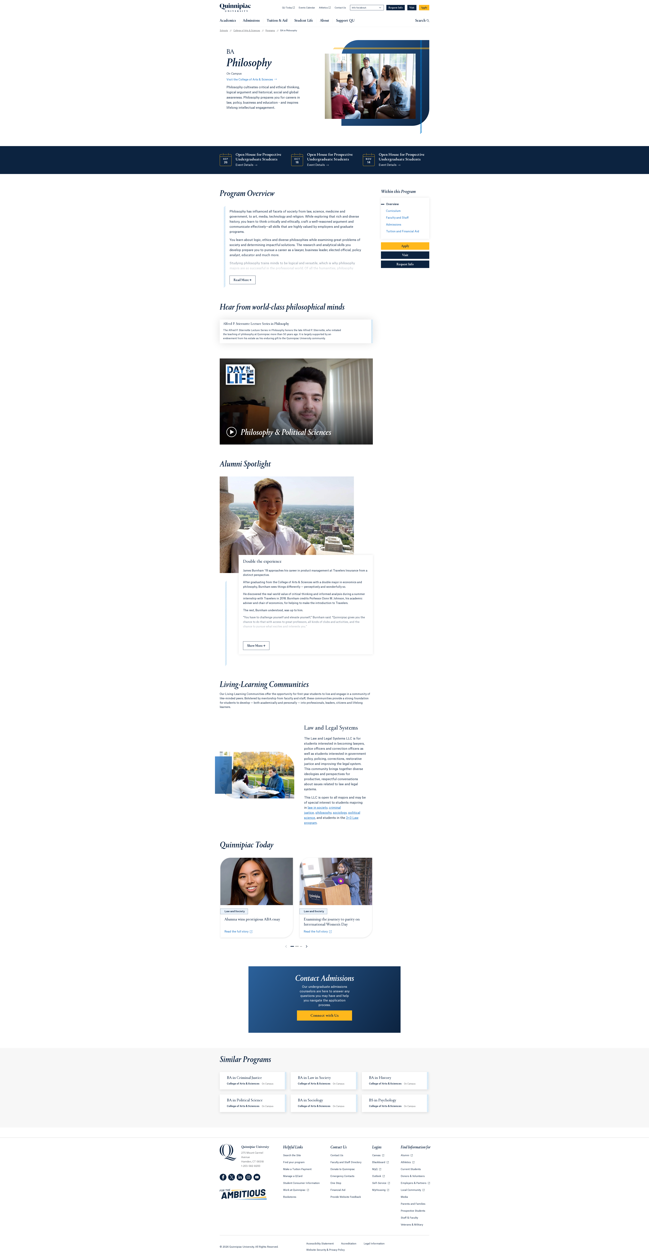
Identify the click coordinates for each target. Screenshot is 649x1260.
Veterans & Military (412, 1225)
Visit (405, 255)
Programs (270, 31)
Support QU (345, 21)
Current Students (411, 1169)
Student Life (303, 21)
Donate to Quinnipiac (342, 1169)
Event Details (244, 165)
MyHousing (380, 1190)
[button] (292, 946)
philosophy (323, 812)
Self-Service (381, 1183)
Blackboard (380, 1162)
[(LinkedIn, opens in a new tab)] (240, 1177)
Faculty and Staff (397, 217)
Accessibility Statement (320, 1244)
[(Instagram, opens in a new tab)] (248, 1177)
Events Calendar (307, 8)
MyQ (376, 1169)
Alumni (407, 1155)
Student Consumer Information (301, 1183)
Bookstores (289, 1197)
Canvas (378, 1155)
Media (404, 1197)
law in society (317, 807)
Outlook (378, 1176)
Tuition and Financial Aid (402, 231)
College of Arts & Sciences (246, 31)
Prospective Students (413, 1211)
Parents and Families (413, 1204)
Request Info (412, 264)
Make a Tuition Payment (297, 1169)
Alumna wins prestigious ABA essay (252, 919)
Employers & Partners (415, 1183)
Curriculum (393, 211)
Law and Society (235, 911)
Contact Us (340, 8)
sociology (340, 812)
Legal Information (374, 1244)
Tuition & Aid (277, 21)
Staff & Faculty (409, 1218)
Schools (224, 31)
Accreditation (348, 1244)
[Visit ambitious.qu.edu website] (243, 1194)
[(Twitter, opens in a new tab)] (231, 1177)
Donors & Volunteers (413, 1176)
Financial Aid (337, 1190)
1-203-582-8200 (250, 1166)
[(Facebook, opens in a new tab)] (223, 1177)
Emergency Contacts (342, 1176)
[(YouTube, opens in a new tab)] (257, 1177)
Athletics (325, 8)
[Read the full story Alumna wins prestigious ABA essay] (256, 881)
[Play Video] (231, 432)
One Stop (335, 1183)
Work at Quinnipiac (296, 1190)
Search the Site (292, 1155)
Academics (228, 21)
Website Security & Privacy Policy (325, 1250)
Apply (405, 246)
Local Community (413, 1190)
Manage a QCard (292, 1176)
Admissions (251, 21)
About (324, 21)
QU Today (288, 8)
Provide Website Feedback (345, 1197)
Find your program (294, 1162)
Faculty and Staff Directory (345, 1162)
